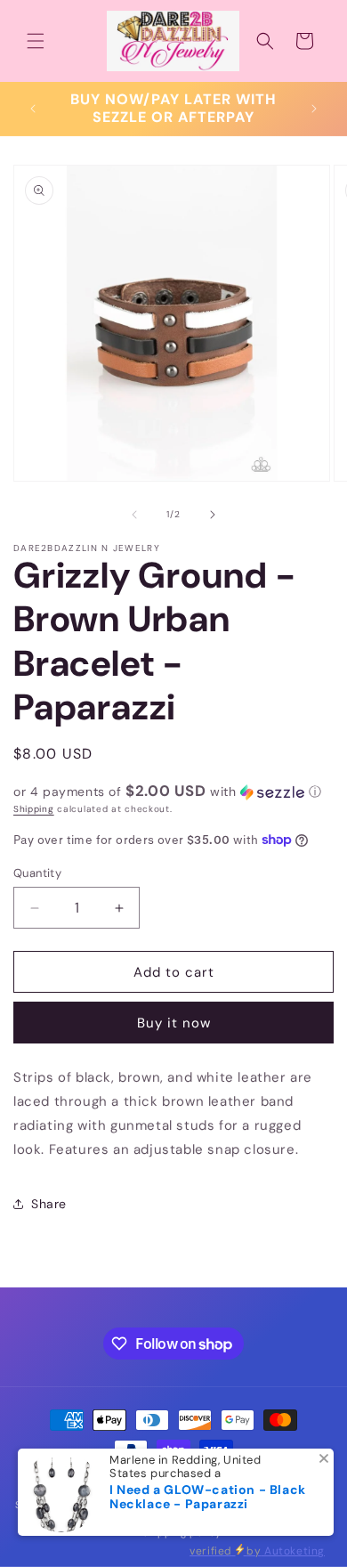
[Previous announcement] (32, 108)
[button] (35, 41)
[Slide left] (134, 514)
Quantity (37, 873)
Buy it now (174, 1023)
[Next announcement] (314, 108)
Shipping (33, 809)
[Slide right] (212, 514)
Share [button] (49, 1204)
